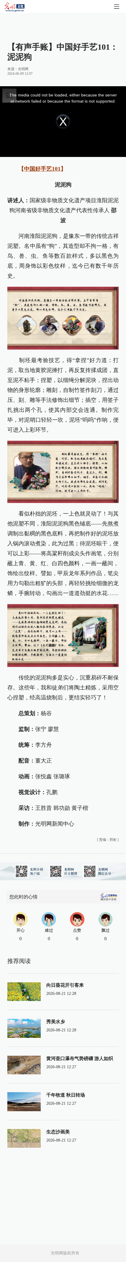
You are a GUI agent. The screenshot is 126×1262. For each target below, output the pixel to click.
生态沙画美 (58, 1131)
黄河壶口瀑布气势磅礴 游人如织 (79, 1058)
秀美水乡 (55, 1021)
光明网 (23, 69)
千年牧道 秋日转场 (65, 1094)
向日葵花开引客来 (65, 985)
